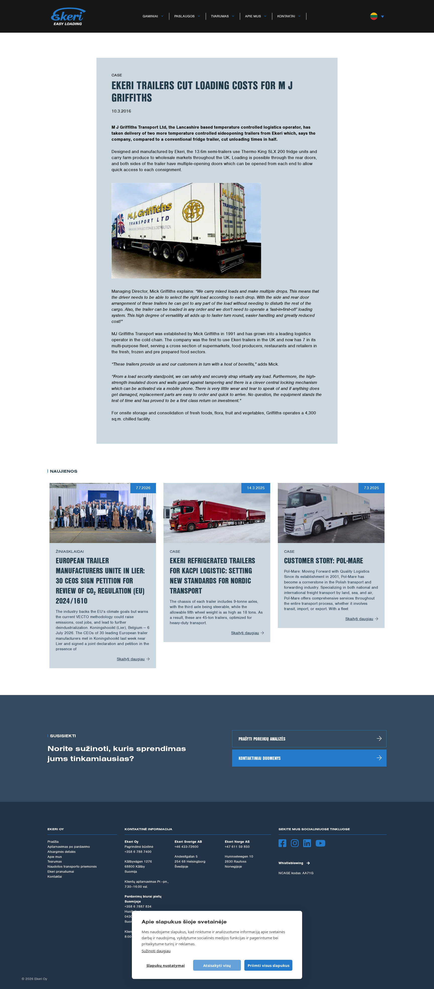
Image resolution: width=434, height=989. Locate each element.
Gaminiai (150, 16)
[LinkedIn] (309, 843)
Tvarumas (220, 16)
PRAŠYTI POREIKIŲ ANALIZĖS (262, 738)
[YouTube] (322, 843)
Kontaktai (286, 16)
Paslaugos (184, 16)
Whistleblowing (291, 863)
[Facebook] (285, 843)
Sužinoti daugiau (156, 950)
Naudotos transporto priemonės (72, 866)
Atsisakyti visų (217, 965)
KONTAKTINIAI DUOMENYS (260, 758)
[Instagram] (297, 843)
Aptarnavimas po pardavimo (68, 847)
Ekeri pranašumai (60, 871)
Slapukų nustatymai (165, 965)
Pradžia (53, 841)
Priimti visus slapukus (268, 965)
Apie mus (253, 16)
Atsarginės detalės (61, 852)
